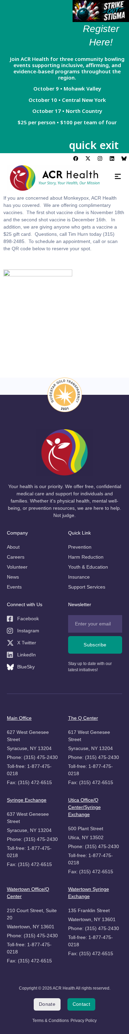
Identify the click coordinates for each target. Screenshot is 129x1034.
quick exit (94, 145)
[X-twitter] (88, 158)
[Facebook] (76, 158)
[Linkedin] (112, 158)
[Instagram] (100, 158)
